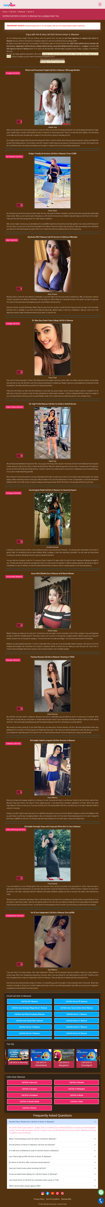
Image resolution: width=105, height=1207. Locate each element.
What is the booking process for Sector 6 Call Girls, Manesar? (32, 1139)
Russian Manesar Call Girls (66, 727)
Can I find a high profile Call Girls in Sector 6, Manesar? (30, 1156)
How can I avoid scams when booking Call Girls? (27, 1168)
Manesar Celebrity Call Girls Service (78, 800)
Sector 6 (31, 12)
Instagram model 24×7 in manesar (29, 560)
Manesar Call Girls (12, 307)
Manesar (21, 12)
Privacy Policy (39, 1199)
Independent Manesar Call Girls (50, 972)
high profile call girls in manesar (60, 464)
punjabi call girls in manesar (39, 132)
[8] (52, 769)
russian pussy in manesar (85, 717)
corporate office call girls (51, 886)
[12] (52, 433)
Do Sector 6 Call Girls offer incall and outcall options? (29, 1162)
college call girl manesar (66, 391)
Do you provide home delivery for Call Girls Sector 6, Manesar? (33, 1174)
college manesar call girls (80, 380)
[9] (52, 99)
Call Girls (12, 12)
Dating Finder (62, 1204)
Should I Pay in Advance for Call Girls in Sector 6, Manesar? (31, 1122)
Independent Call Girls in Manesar (40, 977)
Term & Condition (53, 1199)
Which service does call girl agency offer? (25, 1186)
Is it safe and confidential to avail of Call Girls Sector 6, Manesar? (34, 1150)
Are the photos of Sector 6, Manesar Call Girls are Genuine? (32, 1145)
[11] (52, 349)
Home (4, 12)
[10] (52, 182)
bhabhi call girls (12, 638)
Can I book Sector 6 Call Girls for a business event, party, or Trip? (34, 1180)
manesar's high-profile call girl (21, 466)
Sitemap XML (66, 1199)
